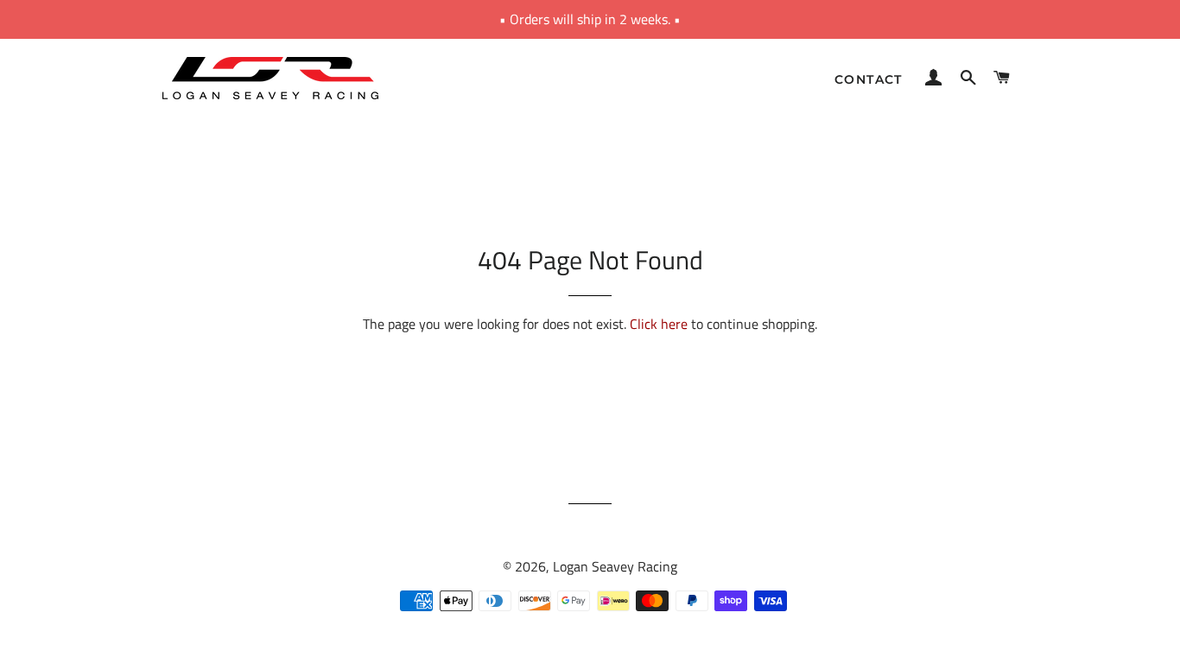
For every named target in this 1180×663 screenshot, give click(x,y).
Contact (868, 79)
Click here (659, 323)
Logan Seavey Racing (615, 566)
